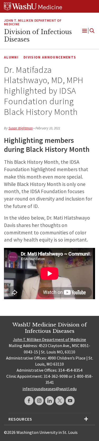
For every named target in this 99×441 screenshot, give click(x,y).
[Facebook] (29, 400)
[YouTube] (70, 400)
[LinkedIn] (49, 400)
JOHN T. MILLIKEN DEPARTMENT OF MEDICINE (33, 22)
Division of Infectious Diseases (38, 35)
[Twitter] (59, 400)
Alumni (11, 57)
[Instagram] (39, 400)
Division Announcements (49, 57)
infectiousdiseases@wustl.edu (49, 388)
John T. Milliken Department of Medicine (49, 339)
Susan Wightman (20, 128)
